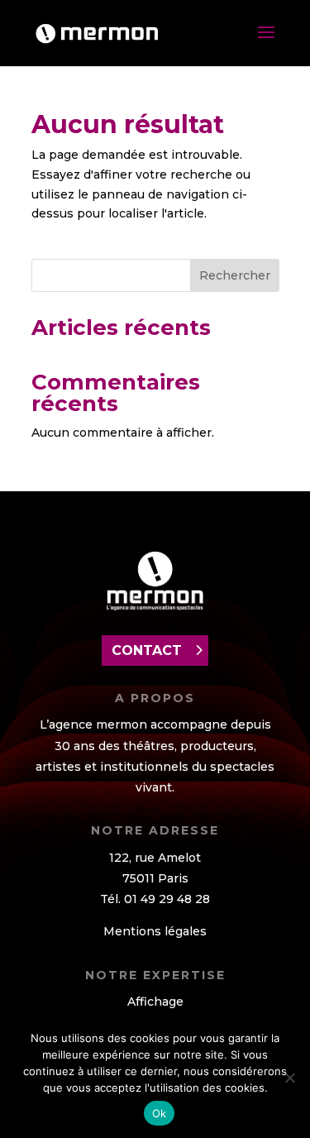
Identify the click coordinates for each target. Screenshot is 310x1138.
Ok (159, 1113)
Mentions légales (155, 931)
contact (147, 650)
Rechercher (234, 275)
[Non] (289, 1077)
